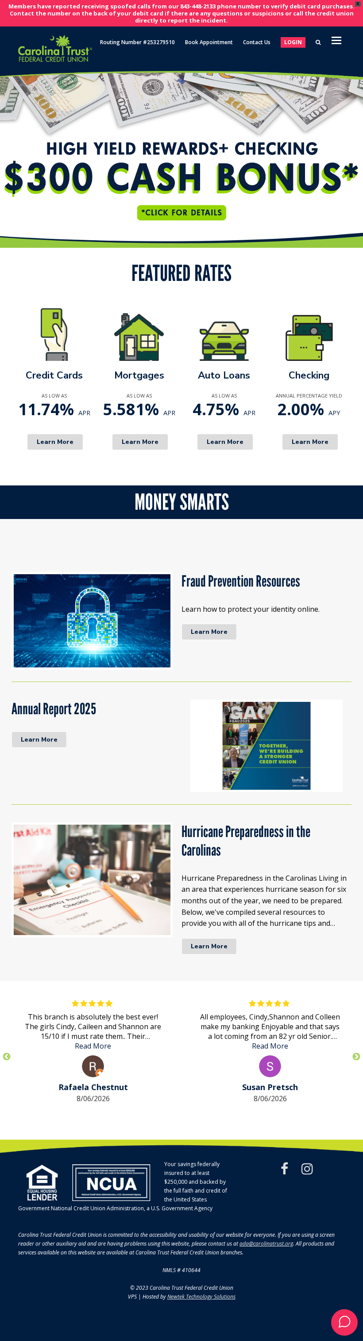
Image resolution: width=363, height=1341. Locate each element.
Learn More (209, 632)
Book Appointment (209, 42)
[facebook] (284, 1169)
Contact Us (256, 42)
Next (356, 1057)
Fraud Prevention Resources (241, 581)
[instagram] (307, 1169)
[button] (181, 154)
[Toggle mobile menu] (336, 39)
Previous (6, 1057)
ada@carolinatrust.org (266, 1243)
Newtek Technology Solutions (201, 1296)
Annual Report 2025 (54, 709)
